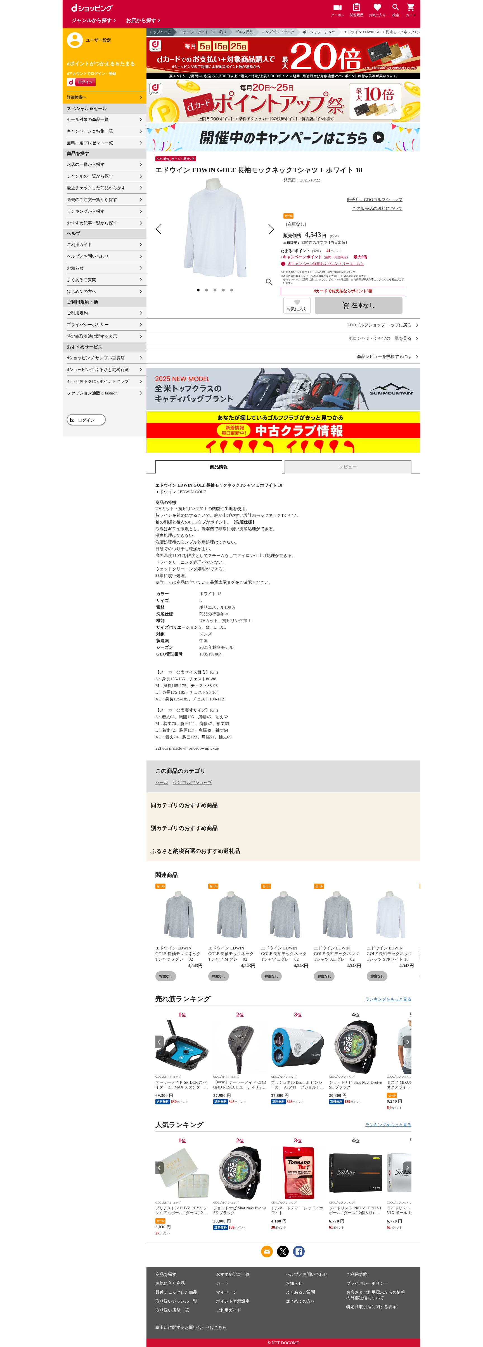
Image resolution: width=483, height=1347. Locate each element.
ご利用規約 (77, 313)
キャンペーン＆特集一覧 (90, 131)
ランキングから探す (86, 211)
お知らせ (75, 268)
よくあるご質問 (81, 279)
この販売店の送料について (377, 208)
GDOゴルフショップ (192, 782)
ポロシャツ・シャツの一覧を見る (380, 338)
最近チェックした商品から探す (96, 188)
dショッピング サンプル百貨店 (96, 358)
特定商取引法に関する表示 (92, 336)
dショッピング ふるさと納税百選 (98, 369)
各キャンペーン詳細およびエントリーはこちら (326, 264)
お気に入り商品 (170, 1283)
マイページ (226, 1292)
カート (222, 1283)
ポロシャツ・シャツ (319, 32)
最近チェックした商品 (176, 1292)
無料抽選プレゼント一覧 (90, 143)
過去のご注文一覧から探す (92, 199)
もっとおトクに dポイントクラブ (98, 381)
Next (407, 1042)
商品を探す (165, 1274)
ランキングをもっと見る (388, 999)
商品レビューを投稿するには (384, 357)
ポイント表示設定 (233, 1301)
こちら (220, 1327)
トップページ (160, 32)
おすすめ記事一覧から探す (92, 223)
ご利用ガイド (79, 244)
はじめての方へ (81, 291)
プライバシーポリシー (88, 324)
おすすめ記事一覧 (233, 1274)
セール (161, 782)
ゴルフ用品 (244, 32)
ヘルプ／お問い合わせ (88, 256)
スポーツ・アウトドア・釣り (203, 32)
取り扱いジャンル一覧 (176, 1301)
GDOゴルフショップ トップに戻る (379, 325)
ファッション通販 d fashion (92, 393)
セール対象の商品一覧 (88, 119)
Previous (159, 1042)
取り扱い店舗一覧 (172, 1310)
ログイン (86, 420)
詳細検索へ (76, 97)
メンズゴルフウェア (278, 32)
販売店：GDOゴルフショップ (374, 199)
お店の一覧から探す (86, 164)
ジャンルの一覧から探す (90, 176)
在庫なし (165, 976)
